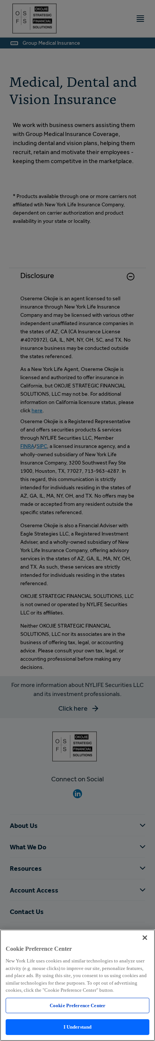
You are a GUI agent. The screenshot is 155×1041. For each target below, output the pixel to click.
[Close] (145, 937)
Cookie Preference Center (77, 1005)
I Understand (78, 1027)
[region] (77, 985)
